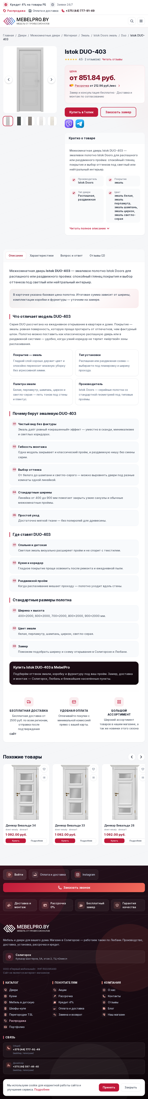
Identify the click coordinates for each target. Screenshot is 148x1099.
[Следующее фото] (51, 79)
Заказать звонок (76, 887)
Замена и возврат (70, 1014)
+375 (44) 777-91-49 (80, 10)
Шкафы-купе (17, 1008)
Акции (62, 990)
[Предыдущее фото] (9, 79)
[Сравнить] (44, 777)
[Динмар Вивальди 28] (125, 792)
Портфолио (17, 1027)
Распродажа (16, 10)
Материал (70, 35)
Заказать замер (118, 112)
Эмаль (85, 35)
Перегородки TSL (21, 1014)
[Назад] (132, 757)
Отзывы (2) (97, 255)
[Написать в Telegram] (80, 123)
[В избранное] (44, 769)
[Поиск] (132, 21)
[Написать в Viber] (69, 123)
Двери (22, 35)
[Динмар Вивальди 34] (26, 792)
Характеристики (42, 255)
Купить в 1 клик (81, 112)
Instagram (89, 874)
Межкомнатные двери (45, 35)
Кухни (13, 996)
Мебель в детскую (21, 1002)
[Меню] (141, 21)
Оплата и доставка (45, 10)
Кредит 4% (66, 1002)
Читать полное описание (88, 228)
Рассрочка (66, 996)
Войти (18, 874)
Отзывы (113, 1002)
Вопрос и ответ (72, 255)
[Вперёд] (141, 757)
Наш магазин (116, 1014)
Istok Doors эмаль (105, 35)
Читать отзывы (112, 59)
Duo (123, 35)
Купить (15, 841)
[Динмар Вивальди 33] (75, 792)
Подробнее (37, 841)
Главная (8, 35)
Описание (16, 255)
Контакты (114, 996)
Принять (109, 1087)
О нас (111, 990)
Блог (111, 1008)
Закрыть (131, 1087)
